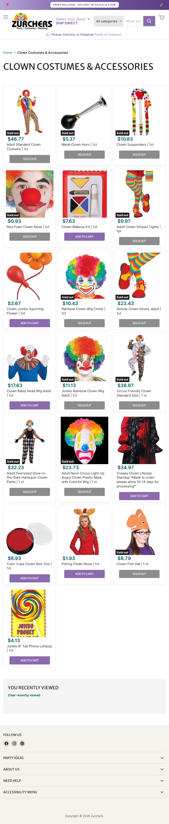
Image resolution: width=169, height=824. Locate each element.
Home (8, 52)
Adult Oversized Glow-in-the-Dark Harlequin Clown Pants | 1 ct (27, 477)
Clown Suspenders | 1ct (135, 144)
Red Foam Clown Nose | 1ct (28, 227)
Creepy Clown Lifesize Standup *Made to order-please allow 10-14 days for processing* (138, 479)
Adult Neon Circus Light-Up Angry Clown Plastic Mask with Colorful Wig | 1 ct (83, 477)
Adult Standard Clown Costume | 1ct (24, 146)
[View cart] (162, 17)
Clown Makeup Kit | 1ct (79, 227)
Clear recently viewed (24, 695)
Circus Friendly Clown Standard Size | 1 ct (134, 393)
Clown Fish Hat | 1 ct (132, 564)
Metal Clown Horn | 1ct (79, 144)
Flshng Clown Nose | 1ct (80, 564)
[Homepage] (32, 21)
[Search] (149, 21)
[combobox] (133, 21)
